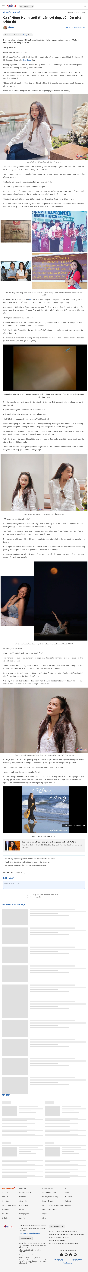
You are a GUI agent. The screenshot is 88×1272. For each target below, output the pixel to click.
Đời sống (22, 1188)
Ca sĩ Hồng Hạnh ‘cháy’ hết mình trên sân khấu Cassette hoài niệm (30, 859)
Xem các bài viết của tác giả (77, 27)
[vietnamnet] (11, 8)
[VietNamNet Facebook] (61, 1256)
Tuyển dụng (67, 1263)
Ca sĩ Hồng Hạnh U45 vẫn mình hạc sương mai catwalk (25, 865)
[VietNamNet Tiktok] (70, 1256)
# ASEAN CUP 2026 (26, 6)
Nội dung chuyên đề (49, 1210)
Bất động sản (24, 1214)
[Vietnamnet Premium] (8, 1189)
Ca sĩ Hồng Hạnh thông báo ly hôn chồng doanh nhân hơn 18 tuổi (50, 842)
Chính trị (5, 1192)
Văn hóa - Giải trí (11, 12)
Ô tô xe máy (23, 1205)
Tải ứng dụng (58, 1260)
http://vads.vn (60, 1240)
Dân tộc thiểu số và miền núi (52, 1205)
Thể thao (5, 1210)
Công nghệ (23, 1201)
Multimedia (69, 1197)
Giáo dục (5, 1214)
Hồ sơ (44, 1218)
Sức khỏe (22, 1197)
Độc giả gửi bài (77, 1260)
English (45, 1214)
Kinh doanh (6, 1201)
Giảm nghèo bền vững (50, 1197)
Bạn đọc (22, 1218)
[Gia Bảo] (5, 27)
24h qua (68, 1205)
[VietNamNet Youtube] (66, 1256)
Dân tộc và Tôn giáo (9, 1205)
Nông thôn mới (47, 1201)
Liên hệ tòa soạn (25, 1238)
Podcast (68, 1201)
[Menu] (3, 6)
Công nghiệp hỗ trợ (49, 1192)
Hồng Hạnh (26, 60)
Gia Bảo (11, 27)
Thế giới (5, 1218)
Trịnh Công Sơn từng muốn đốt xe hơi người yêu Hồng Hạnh (28, 862)
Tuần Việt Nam (47, 1188)
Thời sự (5, 1197)
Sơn (30, 299)
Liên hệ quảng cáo (56, 1226)
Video (67, 1192)
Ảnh (66, 1188)
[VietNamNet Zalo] (75, 1256)
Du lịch (21, 1210)
